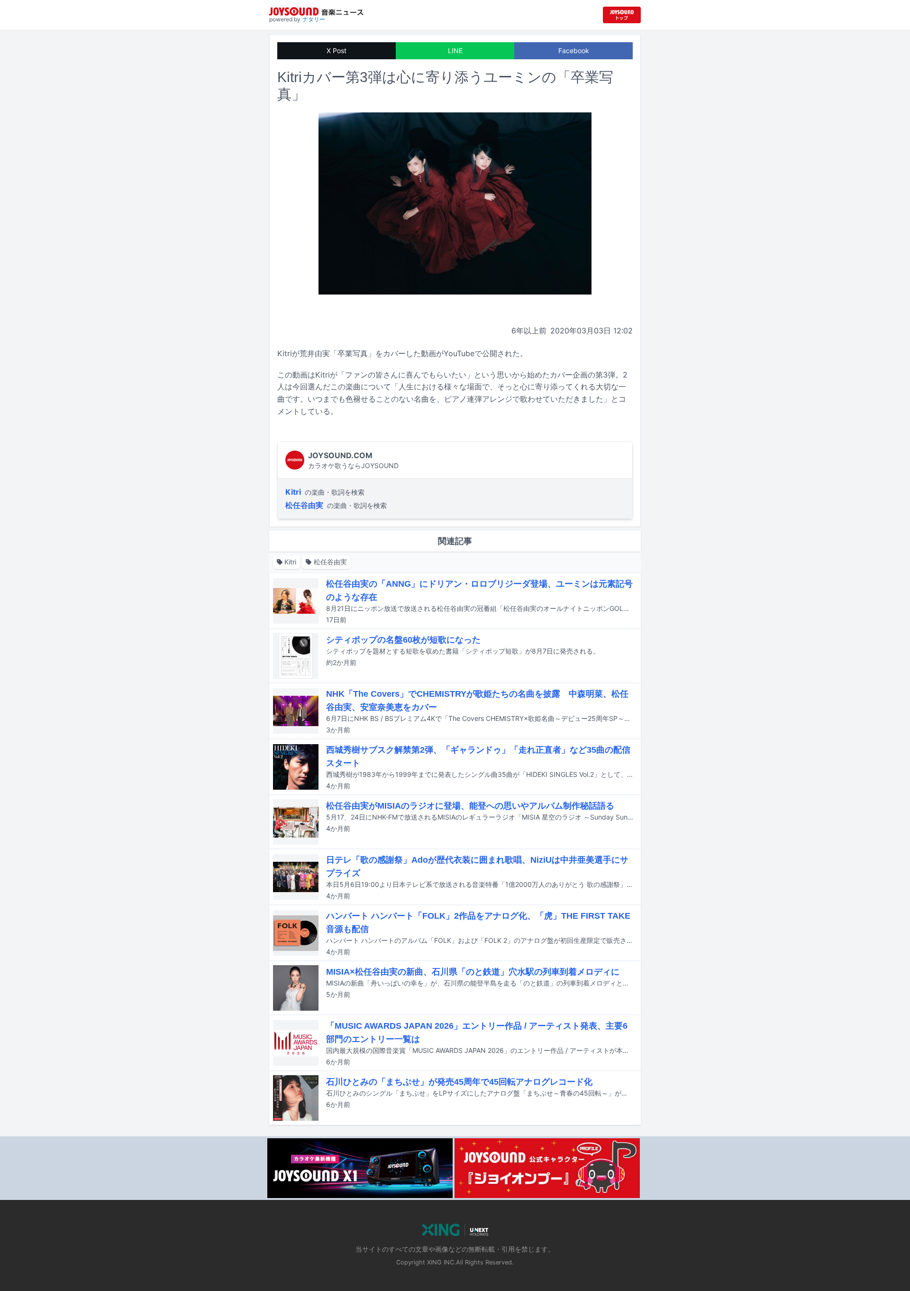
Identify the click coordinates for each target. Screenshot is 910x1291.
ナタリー (313, 19)
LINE (455, 50)
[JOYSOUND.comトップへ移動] (622, 15)
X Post (336, 50)
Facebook (573, 50)
